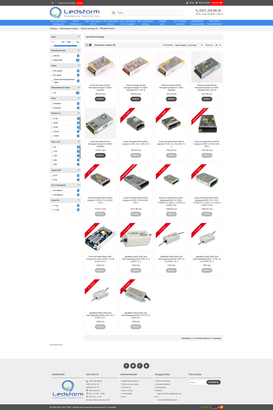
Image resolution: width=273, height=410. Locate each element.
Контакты (126, 387)
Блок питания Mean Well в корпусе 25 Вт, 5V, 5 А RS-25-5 (136, 142)
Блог (124, 397)
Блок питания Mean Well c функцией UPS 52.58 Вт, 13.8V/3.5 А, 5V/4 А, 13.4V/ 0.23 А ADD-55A (171, 201)
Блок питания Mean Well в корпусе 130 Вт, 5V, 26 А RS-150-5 (100, 200)
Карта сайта (127, 390)
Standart (57, 103)
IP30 (55, 180)
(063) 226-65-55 (92, 384)
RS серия (57, 75)
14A (55, 156)
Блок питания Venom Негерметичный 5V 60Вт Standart (100, 87)
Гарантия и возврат (130, 381)
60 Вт (56, 123)
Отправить (213, 382)
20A (55, 160)
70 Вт (56, 127)
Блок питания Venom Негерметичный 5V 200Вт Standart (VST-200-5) (207, 87)
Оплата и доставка (130, 384)
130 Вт (56, 136)
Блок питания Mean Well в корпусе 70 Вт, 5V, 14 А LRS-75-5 (171, 143)
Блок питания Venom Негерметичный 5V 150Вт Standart (171, 87)
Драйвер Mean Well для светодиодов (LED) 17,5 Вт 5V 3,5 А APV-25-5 (207, 259)
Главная (53, 28)
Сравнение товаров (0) (104, 45)
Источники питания (69, 28)
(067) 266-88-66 (95, 381)
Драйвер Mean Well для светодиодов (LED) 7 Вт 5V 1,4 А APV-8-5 (136, 315)
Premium (57, 108)
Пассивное (58, 195)
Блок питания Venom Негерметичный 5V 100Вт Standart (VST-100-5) (136, 87)
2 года (56, 210)
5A (55, 147)
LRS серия (58, 71)
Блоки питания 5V (89, 28)
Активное (58, 190)
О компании (127, 393)
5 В (55, 93)
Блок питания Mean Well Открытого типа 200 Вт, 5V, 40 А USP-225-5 (100, 259)
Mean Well (58, 60)
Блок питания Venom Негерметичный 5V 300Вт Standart (100, 143)
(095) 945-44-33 (92, 387)
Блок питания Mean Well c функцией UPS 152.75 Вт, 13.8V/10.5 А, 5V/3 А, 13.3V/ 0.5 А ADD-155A (207, 201)
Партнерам (161, 387)
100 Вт (56, 131)
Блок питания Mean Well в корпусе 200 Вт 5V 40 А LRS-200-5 (207, 143)
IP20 (55, 175)
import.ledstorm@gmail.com (169, 393)
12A (55, 151)
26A (55, 164)
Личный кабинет (163, 384)
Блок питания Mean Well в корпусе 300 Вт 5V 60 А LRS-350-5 (136, 200)
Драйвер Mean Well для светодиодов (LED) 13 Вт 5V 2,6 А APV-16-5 (171, 259)
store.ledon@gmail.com (167, 400)
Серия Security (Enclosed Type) (64, 80)
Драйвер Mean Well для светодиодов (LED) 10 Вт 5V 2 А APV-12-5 (136, 259)
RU (53, 3)
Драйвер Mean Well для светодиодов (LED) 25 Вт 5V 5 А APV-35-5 (100, 315)
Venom (56, 56)
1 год (56, 205)
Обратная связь (163, 381)
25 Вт (56, 118)
